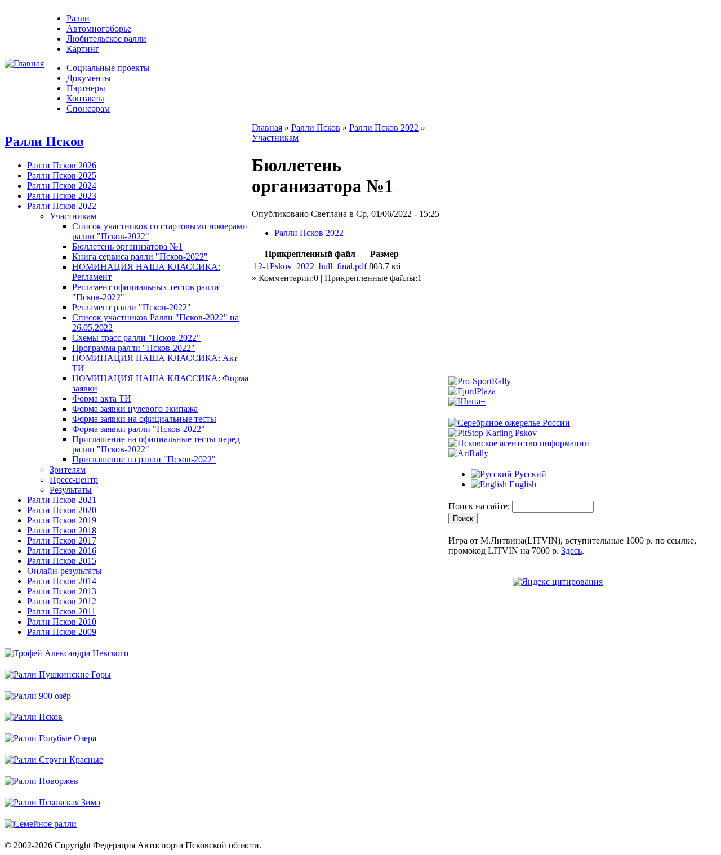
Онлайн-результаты (64, 571)
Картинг (82, 49)
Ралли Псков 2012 (61, 601)
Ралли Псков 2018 (61, 530)
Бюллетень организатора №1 (127, 246)
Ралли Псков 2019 (61, 520)
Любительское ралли (106, 38)
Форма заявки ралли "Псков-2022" (138, 429)
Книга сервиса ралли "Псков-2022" (140, 256)
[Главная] (24, 63)
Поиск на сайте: (480, 506)
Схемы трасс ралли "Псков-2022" (136, 337)
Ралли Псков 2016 (61, 550)
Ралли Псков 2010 (61, 621)
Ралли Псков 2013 (61, 591)
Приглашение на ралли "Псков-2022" (144, 459)
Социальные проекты (108, 68)
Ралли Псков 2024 (61, 185)
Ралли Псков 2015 (61, 560)
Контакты (85, 98)
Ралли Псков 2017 (61, 540)
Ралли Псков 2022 (61, 206)
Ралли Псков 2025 (61, 175)
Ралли (78, 18)
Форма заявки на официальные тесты (144, 419)
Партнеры (85, 88)
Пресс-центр (74, 479)
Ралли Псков (44, 141)
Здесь (571, 550)
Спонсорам (88, 108)
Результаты (71, 490)
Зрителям (68, 469)
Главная (267, 127)
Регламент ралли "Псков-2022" (131, 307)
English (521, 484)
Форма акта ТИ (101, 398)
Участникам (73, 216)
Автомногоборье (98, 28)
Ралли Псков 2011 (61, 611)
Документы (88, 78)
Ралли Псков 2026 (61, 165)
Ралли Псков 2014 (61, 581)
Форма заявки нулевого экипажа (135, 408)
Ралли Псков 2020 (61, 510)
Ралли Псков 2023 (61, 196)
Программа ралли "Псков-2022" (133, 348)
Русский (529, 474)
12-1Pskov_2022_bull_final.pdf (310, 266)
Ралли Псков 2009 (61, 631)
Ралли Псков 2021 (61, 500)
